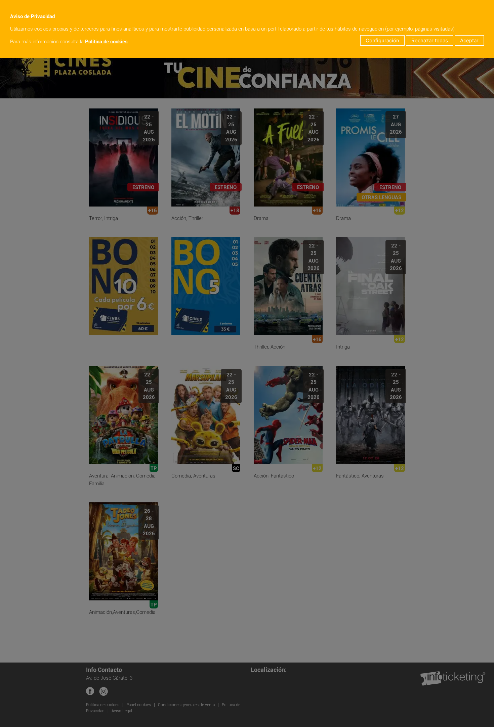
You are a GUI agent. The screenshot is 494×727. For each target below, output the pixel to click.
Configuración (382, 40)
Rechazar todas (429, 40)
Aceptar (469, 40)
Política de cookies (106, 42)
